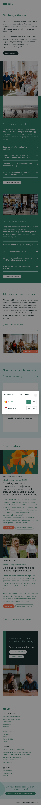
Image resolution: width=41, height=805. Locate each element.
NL (29, 402)
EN (34, 402)
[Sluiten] (35, 395)
